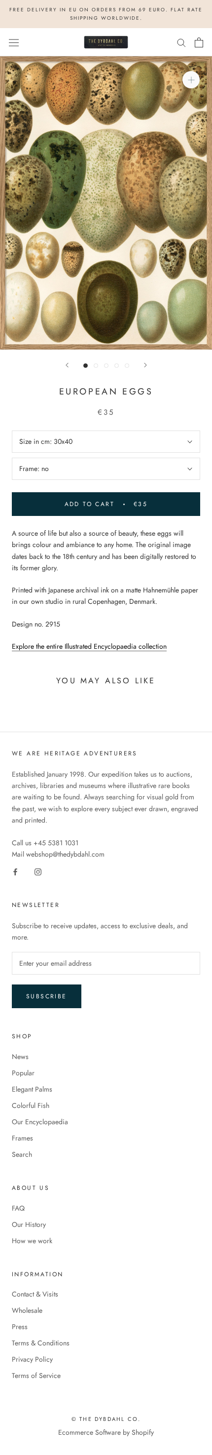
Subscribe (46, 996)
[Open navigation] (14, 42)
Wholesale (27, 1310)
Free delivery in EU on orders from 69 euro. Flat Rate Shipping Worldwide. (106, 14)
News (20, 1057)
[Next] (145, 365)
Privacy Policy (32, 1359)
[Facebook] (15, 871)
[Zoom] (191, 79)
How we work (32, 1241)
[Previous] (67, 365)
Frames (22, 1138)
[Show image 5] (127, 365)
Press (20, 1327)
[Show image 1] (85, 365)
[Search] (181, 42)
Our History (29, 1224)
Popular (23, 1073)
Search (22, 1154)
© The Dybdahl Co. (106, 1419)
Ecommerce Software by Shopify (106, 1432)
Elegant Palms (32, 1089)
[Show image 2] (96, 365)
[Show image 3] (106, 365)
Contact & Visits (35, 1294)
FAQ (18, 1208)
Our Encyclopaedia (40, 1122)
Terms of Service (36, 1375)
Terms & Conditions (41, 1343)
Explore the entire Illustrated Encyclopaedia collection (89, 646)
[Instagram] (38, 871)
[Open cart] (199, 42)
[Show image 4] (116, 365)
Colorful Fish (30, 1105)
